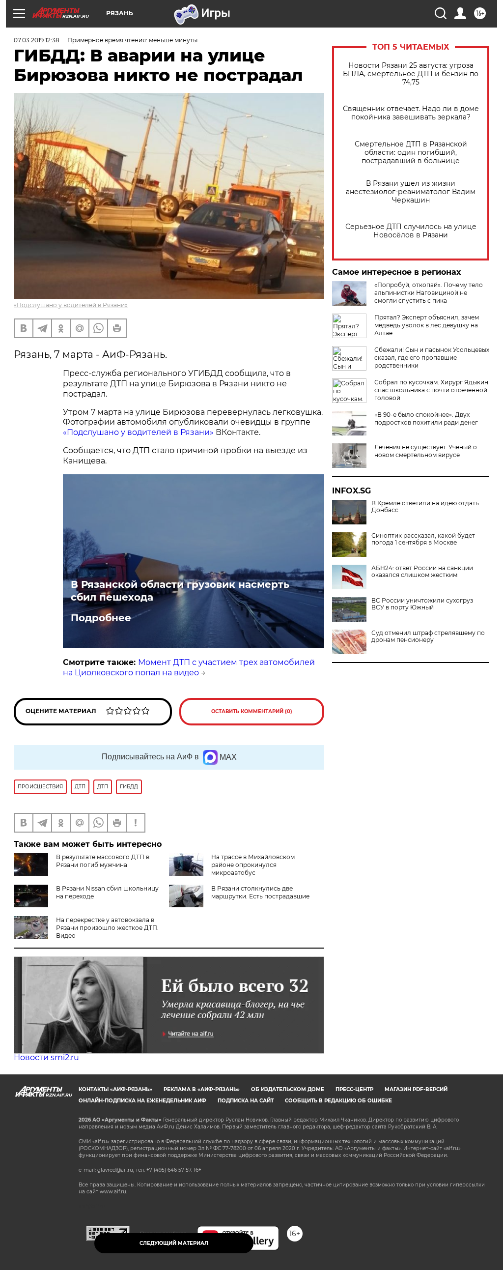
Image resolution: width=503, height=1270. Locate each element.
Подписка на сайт (246, 1100)
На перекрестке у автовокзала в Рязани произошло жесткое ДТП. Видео (107, 927)
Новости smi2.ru (46, 1057)
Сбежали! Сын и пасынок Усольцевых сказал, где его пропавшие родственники (431, 357)
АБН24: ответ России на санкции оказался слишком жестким (422, 571)
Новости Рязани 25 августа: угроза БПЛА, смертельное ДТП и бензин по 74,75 (410, 74)
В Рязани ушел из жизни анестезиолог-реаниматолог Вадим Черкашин (410, 191)
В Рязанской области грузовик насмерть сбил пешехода (180, 590)
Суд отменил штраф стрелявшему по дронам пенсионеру (428, 636)
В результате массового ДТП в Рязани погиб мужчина (102, 860)
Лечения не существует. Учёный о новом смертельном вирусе (425, 451)
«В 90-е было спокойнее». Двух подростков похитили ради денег (426, 418)
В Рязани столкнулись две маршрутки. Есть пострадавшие (260, 892)
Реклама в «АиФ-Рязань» (202, 1089)
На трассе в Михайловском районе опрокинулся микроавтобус (253, 864)
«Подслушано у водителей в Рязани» (71, 305)
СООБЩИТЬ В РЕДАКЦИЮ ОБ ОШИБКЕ (338, 1100)
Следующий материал (174, 1243)
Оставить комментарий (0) (251, 711)
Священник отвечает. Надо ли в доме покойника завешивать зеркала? (411, 113)
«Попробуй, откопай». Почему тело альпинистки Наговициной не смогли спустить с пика (428, 292)
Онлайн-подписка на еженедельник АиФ (142, 1100)
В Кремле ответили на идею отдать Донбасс (425, 507)
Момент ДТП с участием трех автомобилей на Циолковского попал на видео (189, 667)
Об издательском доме (287, 1089)
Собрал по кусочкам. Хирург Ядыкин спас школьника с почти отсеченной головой (431, 390)
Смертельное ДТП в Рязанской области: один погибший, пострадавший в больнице (411, 152)
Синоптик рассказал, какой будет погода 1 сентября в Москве (423, 539)
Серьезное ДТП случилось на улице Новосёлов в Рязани (410, 231)
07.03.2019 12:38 (36, 40)
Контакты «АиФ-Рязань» (115, 1089)
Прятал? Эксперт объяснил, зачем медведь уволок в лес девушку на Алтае (426, 325)
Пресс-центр (354, 1089)
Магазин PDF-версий (416, 1089)
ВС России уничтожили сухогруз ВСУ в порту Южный (422, 604)
